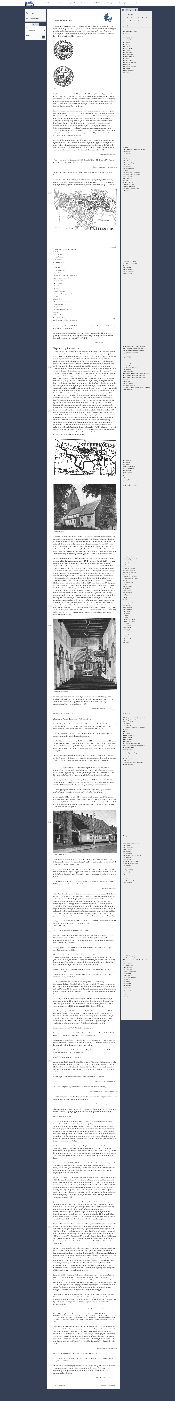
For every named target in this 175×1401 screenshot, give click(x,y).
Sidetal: (28, 35)
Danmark (46, 3)
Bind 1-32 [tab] (28, 25)
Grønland (72, 3)
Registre (83, 3)
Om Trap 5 (109, 3)
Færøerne (60, 3)
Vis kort (96, 3)
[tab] (123, 10)
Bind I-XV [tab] (36, 25)
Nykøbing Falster (60, 1385)
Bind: (27, 28)
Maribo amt (29, 16)
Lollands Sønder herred (108, 1385)
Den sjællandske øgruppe (32, 18)
